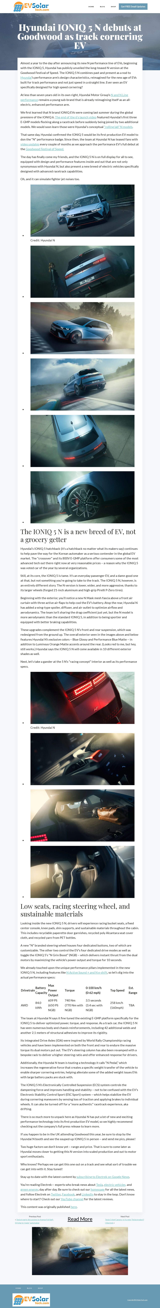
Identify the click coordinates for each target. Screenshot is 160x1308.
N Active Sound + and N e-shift (86, 972)
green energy (29, 1189)
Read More (80, 1219)
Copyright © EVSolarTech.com (137, 1300)
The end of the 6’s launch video (75, 117)
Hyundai (26, 77)
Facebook (68, 1194)
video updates (29, 144)
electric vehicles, (115, 1184)
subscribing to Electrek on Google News (102, 1177)
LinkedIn (88, 1194)
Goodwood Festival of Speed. (45, 149)
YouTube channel (72, 1199)
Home (91, 7)
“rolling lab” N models (118, 127)
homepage (98, 1189)
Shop (113, 7)
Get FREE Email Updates (133, 6)
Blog (102, 7)
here (74, 1207)
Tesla (99, 1184)
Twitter (56, 1194)
